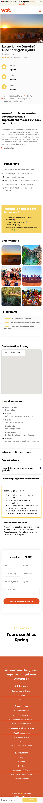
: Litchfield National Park (17, 318)
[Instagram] (23, 699)
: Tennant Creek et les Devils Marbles (19, 327)
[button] (40, 10)
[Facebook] (19, 699)
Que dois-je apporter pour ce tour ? (20, 478)
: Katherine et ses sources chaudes (22, 322)
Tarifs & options (10, 460)
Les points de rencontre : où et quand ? (18, 469)
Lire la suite (9, 148)
